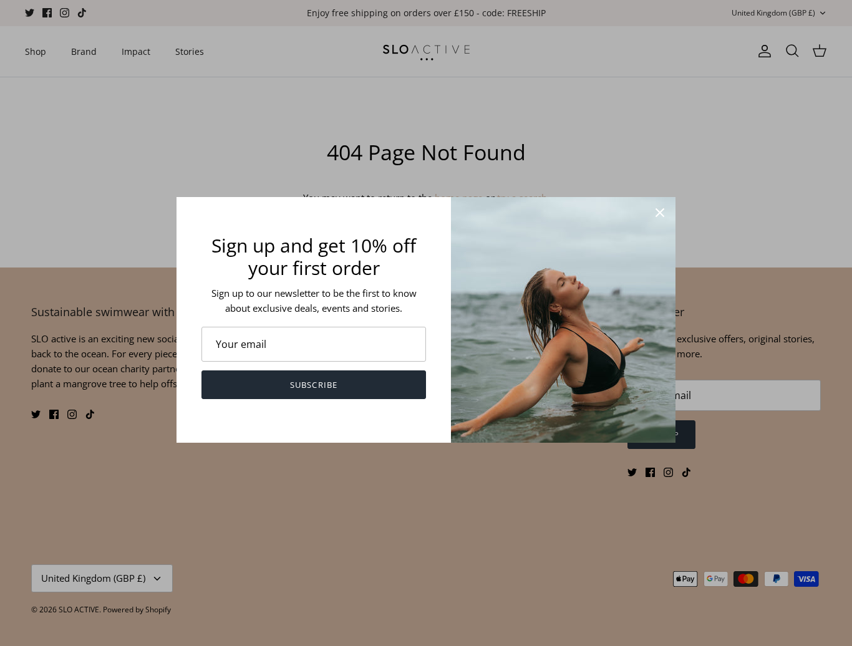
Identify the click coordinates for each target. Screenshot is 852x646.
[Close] (660, 212)
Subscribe (313, 384)
